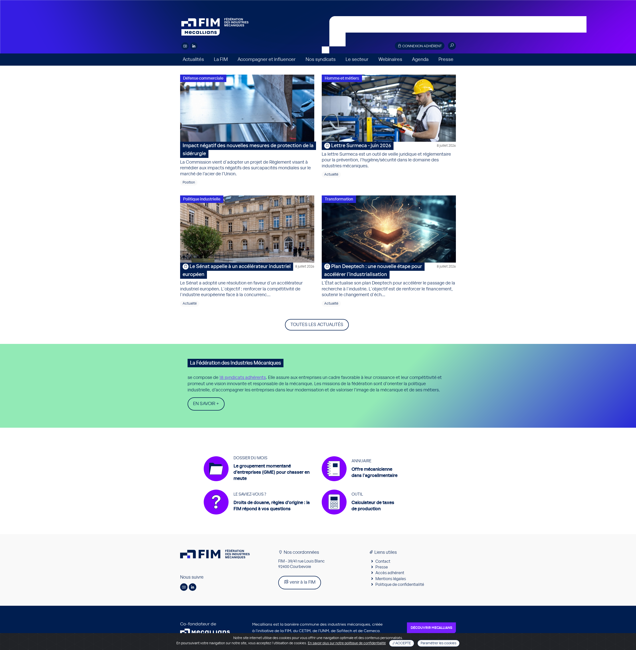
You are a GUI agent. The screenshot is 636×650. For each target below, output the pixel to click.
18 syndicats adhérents (242, 377)
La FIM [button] (221, 59)
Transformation (339, 199)
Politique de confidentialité (399, 585)
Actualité (331, 174)
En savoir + (206, 404)
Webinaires (390, 59)
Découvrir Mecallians (431, 628)
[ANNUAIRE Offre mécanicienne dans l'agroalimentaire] (360, 483)
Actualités (193, 59)
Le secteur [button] (357, 59)
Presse (445, 59)
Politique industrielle (201, 199)
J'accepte (401, 643)
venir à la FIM (302, 582)
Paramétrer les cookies (438, 643)
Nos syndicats (321, 59)
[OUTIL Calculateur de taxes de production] (358, 517)
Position (189, 182)
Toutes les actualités (316, 325)
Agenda (420, 59)
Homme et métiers (342, 78)
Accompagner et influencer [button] (267, 59)
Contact (382, 561)
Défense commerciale (203, 78)
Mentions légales (390, 579)
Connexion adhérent (421, 46)
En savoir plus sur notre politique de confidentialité (347, 643)
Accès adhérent (389, 573)
